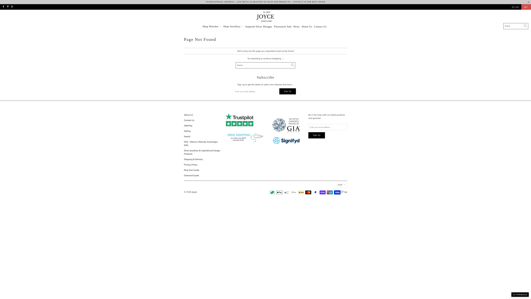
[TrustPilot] (239, 125)
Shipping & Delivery (193, 159)
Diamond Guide (191, 175)
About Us (188, 115)
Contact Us (189, 120)
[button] (212, 26)
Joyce (194, 192)
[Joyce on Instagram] (12, 7)
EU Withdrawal (520, 294)
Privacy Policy (190, 164)
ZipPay (187, 131)
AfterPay (188, 125)
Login (517, 7)
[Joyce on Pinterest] (7, 7)
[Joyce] (265, 17)
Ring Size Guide (191, 170)
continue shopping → (273, 58)
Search (187, 136)
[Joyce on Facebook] (3, 7)
